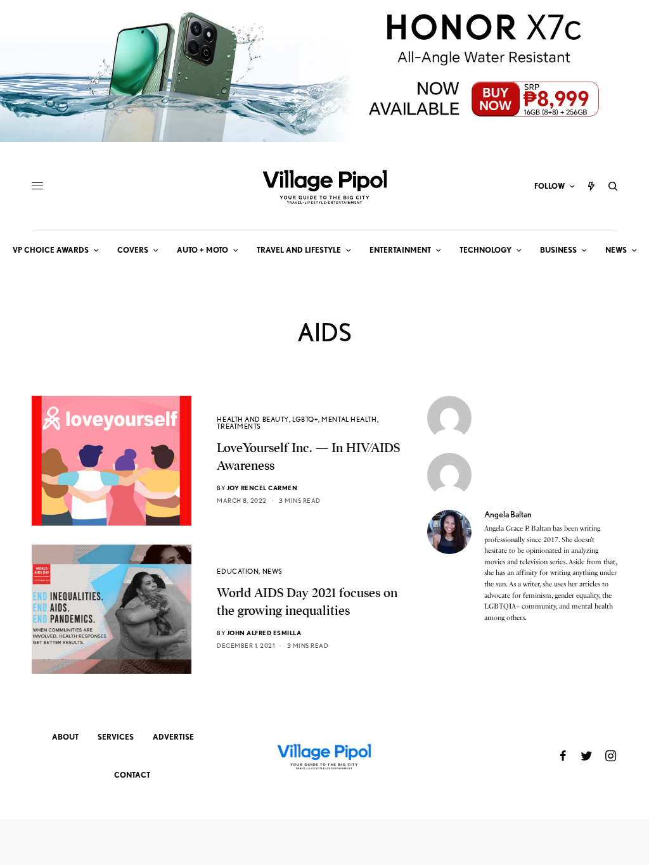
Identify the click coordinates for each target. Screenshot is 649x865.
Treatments (239, 426)
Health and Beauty (252, 419)
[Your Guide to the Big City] (324, 186)
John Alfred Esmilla (264, 632)
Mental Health (348, 419)
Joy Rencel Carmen (262, 487)
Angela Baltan (508, 514)
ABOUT (65, 737)
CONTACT (132, 775)
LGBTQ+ (305, 419)
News (272, 571)
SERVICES (116, 737)
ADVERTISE (173, 737)
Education (238, 571)
